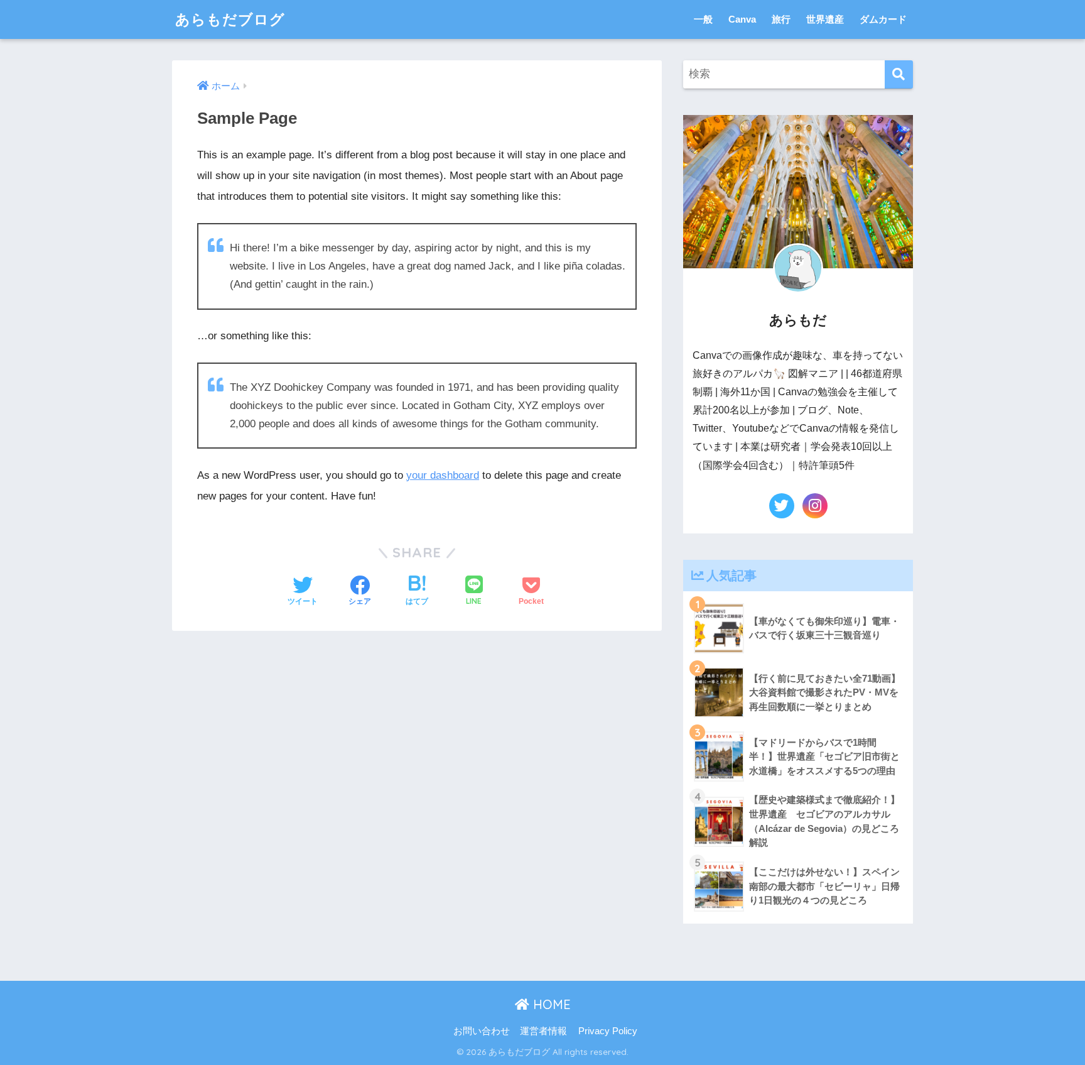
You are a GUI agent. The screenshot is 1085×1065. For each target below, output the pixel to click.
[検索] (899, 74)
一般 (703, 19)
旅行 (781, 19)
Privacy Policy (607, 1031)
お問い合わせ (481, 1031)
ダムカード (883, 19)
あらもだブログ (230, 19)
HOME (550, 1004)
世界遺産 (825, 19)
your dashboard (442, 475)
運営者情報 (543, 1031)
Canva (742, 19)
